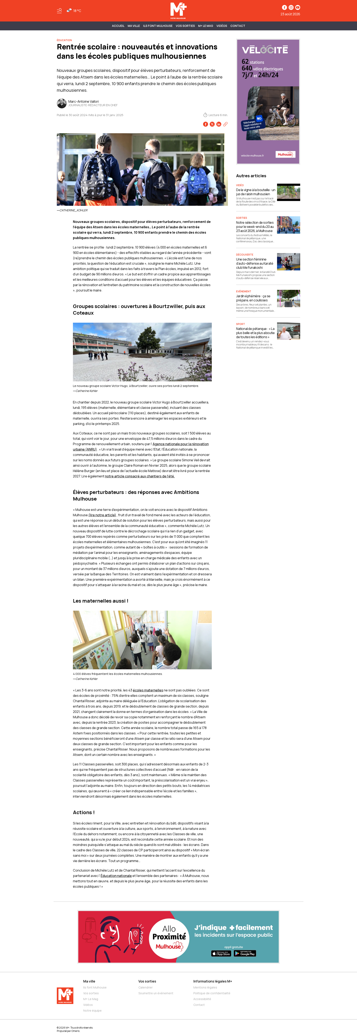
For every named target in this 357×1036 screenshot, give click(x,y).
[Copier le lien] (225, 124)
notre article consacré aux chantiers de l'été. (140, 476)
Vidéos (222, 26)
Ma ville (89, 981)
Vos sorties (185, 26)
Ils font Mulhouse (95, 987)
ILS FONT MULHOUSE (158, 26)
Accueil (118, 26)
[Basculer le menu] (59, 10)
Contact (237, 26)
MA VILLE (134, 26)
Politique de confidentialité (211, 993)
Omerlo (75, 1031)
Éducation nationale (116, 875)
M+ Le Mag (205, 26)
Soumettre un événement (155, 993)
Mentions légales (205, 987)
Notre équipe (92, 1010)
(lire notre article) (102, 515)
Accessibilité (202, 999)
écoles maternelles (148, 690)
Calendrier (145, 987)
